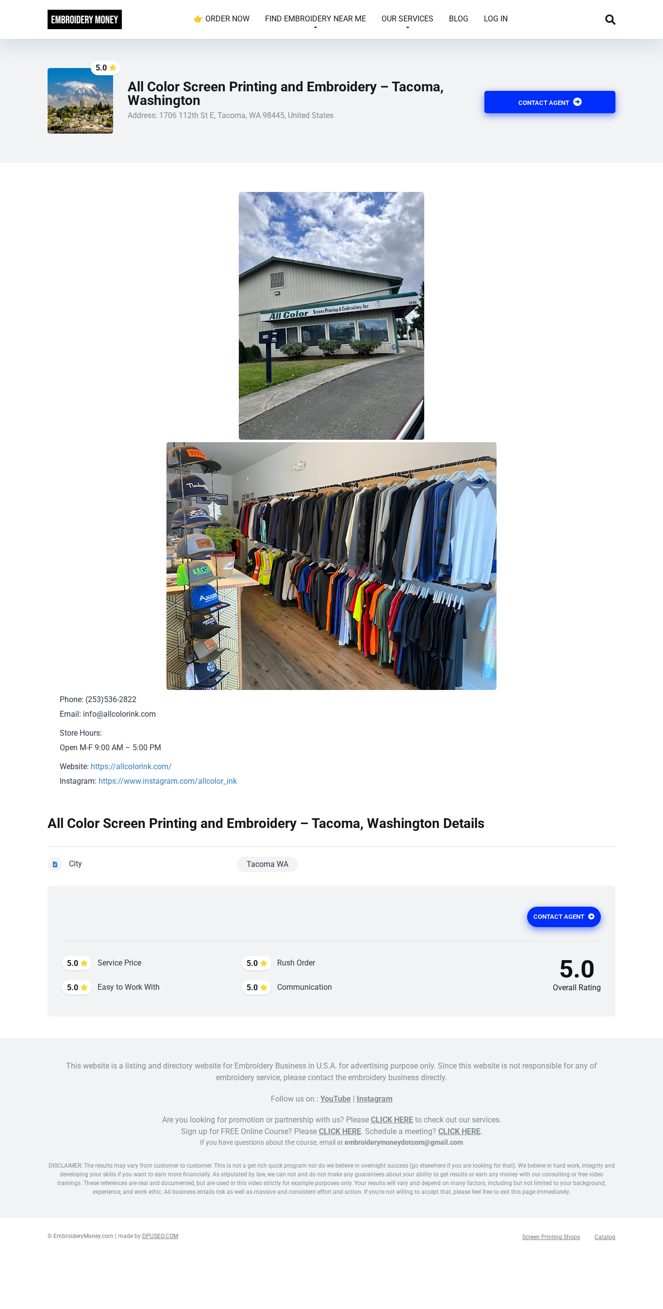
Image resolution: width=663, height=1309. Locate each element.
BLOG (458, 18)
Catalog (605, 1237)
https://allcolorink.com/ (131, 766)
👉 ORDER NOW (221, 18)
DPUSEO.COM (160, 1236)
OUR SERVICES (407, 18)
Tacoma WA (267, 864)
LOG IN (496, 18)
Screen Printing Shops (551, 1237)
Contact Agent (544, 102)
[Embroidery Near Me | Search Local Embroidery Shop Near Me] (85, 15)
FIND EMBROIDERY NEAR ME (315, 18)
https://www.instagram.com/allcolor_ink (168, 781)
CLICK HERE (392, 1119)
